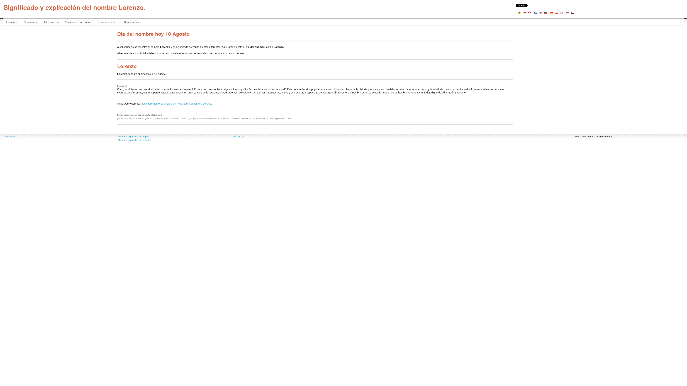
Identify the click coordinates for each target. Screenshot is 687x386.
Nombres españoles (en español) (134, 140)
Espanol (10, 22)
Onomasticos (131, 22)
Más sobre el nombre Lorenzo (195, 103)
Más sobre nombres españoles (158, 103)
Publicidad (9, 136)
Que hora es (238, 136)
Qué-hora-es (51, 22)
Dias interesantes (107, 22)
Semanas (29, 22)
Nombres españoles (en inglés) (133, 136)
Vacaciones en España (78, 22)
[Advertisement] (57, 54)
